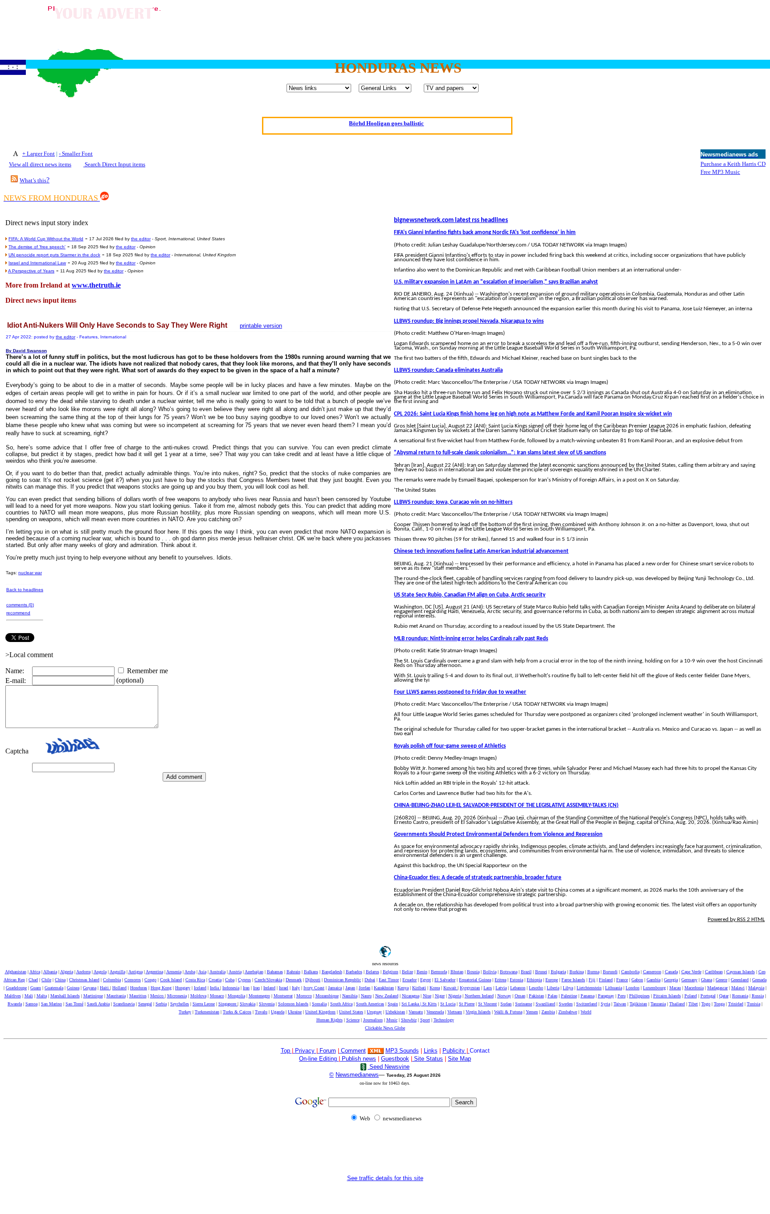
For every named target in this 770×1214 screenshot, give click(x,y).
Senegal (145, 1003)
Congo (150, 979)
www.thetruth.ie (96, 285)
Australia (217, 971)
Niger (440, 995)
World (586, 1011)
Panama (587, 995)
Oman (520, 995)
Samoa (31, 1003)
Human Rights (329, 1019)
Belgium (390, 971)
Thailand (677, 1003)
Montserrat (283, 995)
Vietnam (454, 1011)
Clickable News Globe (385, 1027)
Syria (605, 1003)
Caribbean (714, 971)
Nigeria (454, 995)
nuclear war (30, 572)
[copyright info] (340, 1050)
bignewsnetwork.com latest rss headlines (451, 220)
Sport (425, 1019)
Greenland (740, 979)
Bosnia (473, 971)
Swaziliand (545, 1003)
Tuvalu (261, 1011)
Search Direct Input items (114, 164)
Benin (422, 971)
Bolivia (489, 971)
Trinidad (735, 1003)
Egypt (425, 979)
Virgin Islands (478, 1011)
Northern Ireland (479, 995)
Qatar (724, 995)
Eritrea (500, 979)
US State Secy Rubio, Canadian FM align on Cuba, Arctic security (469, 595)
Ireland (269, 987)
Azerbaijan (254, 971)
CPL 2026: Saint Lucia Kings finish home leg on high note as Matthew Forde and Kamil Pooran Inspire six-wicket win (533, 414)
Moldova (198, 995)
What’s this (33, 180)
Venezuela (435, 1011)
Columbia (112, 979)
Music (391, 1019)
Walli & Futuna (508, 1011)
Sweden (566, 1003)
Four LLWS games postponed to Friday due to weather (460, 692)
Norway (504, 995)
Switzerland (586, 1003)
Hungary (182, 987)
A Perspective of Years (31, 270)
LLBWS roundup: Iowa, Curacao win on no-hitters (453, 502)
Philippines (639, 995)
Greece (721, 979)
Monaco (217, 995)
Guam (35, 987)
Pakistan (536, 995)
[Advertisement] (604, 24)
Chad (33, 979)
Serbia (161, 1003)
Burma (593, 971)
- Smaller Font (76, 153)
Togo (705, 1003)
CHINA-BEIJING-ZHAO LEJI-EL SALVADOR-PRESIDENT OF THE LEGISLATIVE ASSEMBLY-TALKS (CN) (506, 805)
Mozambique (327, 995)
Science (353, 1019)
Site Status (427, 1058)
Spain (393, 1003)
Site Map (459, 1058)
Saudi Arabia (98, 1003)
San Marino (51, 1003)
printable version (261, 325)
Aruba (189, 971)
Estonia (516, 979)
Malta (42, 995)
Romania (740, 995)
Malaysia (756, 987)
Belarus (372, 971)
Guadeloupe (16, 987)
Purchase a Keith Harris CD (733, 163)
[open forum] (294, 1050)
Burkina (576, 971)
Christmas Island (84, 979)
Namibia (349, 995)
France (622, 979)
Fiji (592, 979)
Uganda (277, 1011)
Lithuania (613, 987)
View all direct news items (40, 164)
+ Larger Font (38, 153)
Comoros (132, 979)
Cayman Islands (740, 971)
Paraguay (606, 995)
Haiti (105, 987)
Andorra (83, 971)
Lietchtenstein (589, 987)
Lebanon (517, 987)
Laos (487, 987)
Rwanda (15, 1003)
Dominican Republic (342, 979)
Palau (552, 995)
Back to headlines (24, 589)
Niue (427, 995)
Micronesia (177, 995)
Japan (350, 987)
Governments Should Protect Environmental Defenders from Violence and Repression (498, 834)
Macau (675, 987)
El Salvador (444, 979)
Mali (29, 995)
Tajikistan (638, 1003)
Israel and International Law (37, 262)
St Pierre (467, 1003)
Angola (100, 971)
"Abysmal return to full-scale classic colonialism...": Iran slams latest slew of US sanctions (500, 453)
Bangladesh (332, 971)
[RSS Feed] (14, 180)
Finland (606, 979)
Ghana (706, 979)
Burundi (610, 971)
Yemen (532, 1011)
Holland (119, 987)
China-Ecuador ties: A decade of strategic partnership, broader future (477, 878)
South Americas (370, 1003)
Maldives (12, 995)
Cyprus (244, 979)
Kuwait (450, 987)
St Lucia (447, 1003)
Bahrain (293, 971)
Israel (283, 987)
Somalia (319, 1003)
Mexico (157, 995)
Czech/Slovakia (268, 979)
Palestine (569, 995)
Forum (327, 1050)
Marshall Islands (65, 995)
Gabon (637, 979)
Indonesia (230, 987)
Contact (480, 1050)
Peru (622, 995)
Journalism (373, 1019)
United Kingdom (320, 1011)
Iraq (256, 987)
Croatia (215, 979)
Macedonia (694, 987)
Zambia (548, 1011)
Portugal (708, 995)
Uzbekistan (395, 1011)
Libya (568, 987)
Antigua (135, 971)
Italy (296, 987)
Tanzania (658, 1003)
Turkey (185, 1011)
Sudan (506, 1003)
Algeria (66, 971)
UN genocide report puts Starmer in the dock (54, 254)
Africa (34, 971)
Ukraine (295, 1011)
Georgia (671, 979)
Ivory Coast (313, 987)
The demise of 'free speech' (37, 246)
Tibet (693, 1003)
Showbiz (409, 1019)
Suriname (523, 1003)
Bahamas (275, 971)
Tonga (719, 1003)
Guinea (73, 987)
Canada (671, 971)
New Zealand (386, 995)
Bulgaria (558, 971)
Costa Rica (195, 979)
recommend (18, 612)
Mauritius (138, 995)
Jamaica (335, 987)
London (632, 987)
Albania (50, 971)
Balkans (311, 971)
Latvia (501, 987)
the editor (141, 238)
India (215, 987)
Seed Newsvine (389, 1066)
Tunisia (753, 1003)
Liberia (553, 987)
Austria (235, 971)
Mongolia (236, 995)
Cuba (229, 979)
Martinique (93, 995)
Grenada (759, 979)
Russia (758, 995)
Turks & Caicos (237, 1011)
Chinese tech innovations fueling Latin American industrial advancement (481, 551)
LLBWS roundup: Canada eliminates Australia (448, 370)
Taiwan (620, 1003)
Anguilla (117, 971)
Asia (202, 971)
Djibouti (312, 979)
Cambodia (630, 971)
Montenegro (259, 995)
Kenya (403, 987)
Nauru (366, 995)
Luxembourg (654, 987)
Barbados (354, 971)
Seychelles (179, 1003)
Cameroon (652, 971)
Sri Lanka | (411, 1003)
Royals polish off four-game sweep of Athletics (450, 746)
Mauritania (116, 995)
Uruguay (374, 1011)
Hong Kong (161, 987)
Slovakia (247, 1003)
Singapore (228, 1003)
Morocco (304, 995)
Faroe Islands (573, 979)
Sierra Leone (203, 1003)
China (60, 979)
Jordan (364, 987)
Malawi (738, 987)
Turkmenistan (207, 1011)
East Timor (389, 979)
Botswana (508, 971)
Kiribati (419, 987)
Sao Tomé (74, 1003)
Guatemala (54, 987)
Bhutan (457, 971)
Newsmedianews (357, 1074)
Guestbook (395, 1058)
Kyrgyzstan (470, 987)
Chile (46, 979)
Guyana (89, 987)
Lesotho (536, 987)
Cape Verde (691, 971)
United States (351, 1011)
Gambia (653, 979)
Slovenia (266, 1003)
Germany (689, 979)
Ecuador (409, 979)
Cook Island (171, 979)
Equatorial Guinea (475, 979)
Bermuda (439, 971)
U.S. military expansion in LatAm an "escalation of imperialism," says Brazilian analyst (496, 282)
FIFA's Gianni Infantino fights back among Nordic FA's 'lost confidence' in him (485, 232)
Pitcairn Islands (667, 995)
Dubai (370, 979)
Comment (353, 1050)
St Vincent (487, 1003)
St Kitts (429, 1003)
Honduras (138, 987)
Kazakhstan (384, 987)
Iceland (200, 987)
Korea (435, 987)
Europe (551, 979)
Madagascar (717, 987)
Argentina (154, 971)
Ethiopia (534, 979)
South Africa (341, 1003)
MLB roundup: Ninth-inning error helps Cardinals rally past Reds (471, 639)
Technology (444, 1019)
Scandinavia (124, 1003)
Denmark (294, 979)
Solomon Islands (293, 1003)
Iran (246, 987)
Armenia (173, 971)
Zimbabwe (567, 1011)
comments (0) (20, 604)
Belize (407, 971)
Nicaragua (410, 995)
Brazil (526, 971)
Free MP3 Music (720, 172)
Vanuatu (416, 1011)
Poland (690, 995)
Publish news (358, 1058)
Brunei (541, 971)
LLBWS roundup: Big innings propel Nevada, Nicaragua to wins (469, 321)
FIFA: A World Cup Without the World (45, 238)
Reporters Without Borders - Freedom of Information (386, 122)
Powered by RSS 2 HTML (736, 919)
